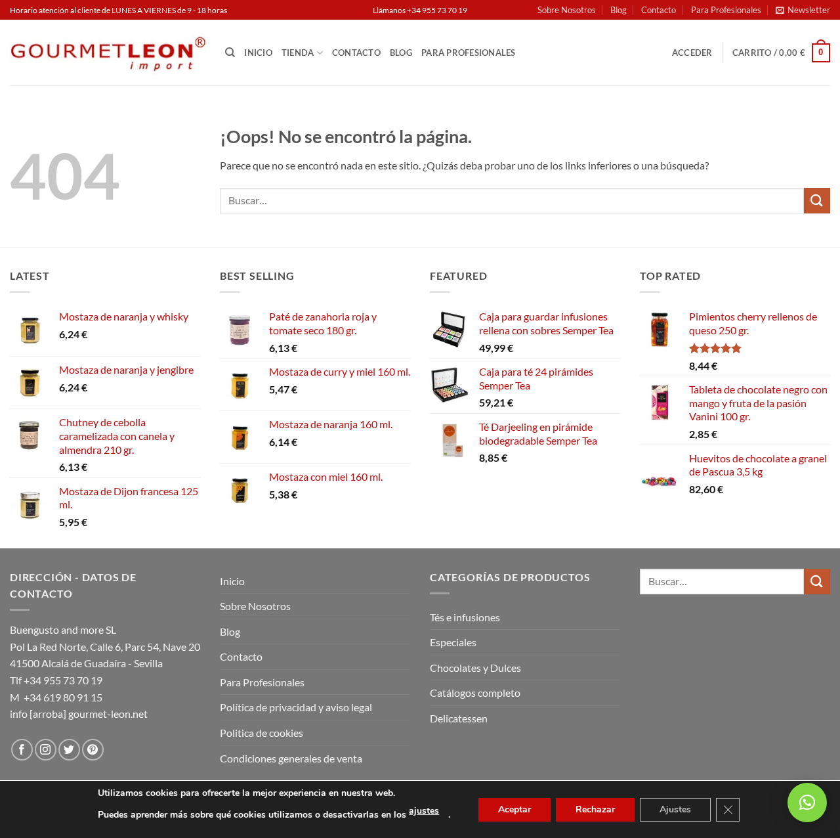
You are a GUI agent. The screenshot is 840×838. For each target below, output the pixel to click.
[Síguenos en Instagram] (45, 750)
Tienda (298, 52)
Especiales (453, 642)
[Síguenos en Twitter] (69, 750)
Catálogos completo (475, 692)
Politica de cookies (261, 732)
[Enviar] (817, 200)
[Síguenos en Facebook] (22, 750)
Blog (618, 10)
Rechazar (595, 809)
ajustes (424, 811)
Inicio (258, 52)
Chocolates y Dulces (475, 667)
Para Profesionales (726, 10)
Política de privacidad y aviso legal (296, 707)
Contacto (658, 10)
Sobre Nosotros (566, 10)
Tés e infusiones (465, 617)
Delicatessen (459, 718)
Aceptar (514, 809)
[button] (803, 10)
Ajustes (675, 809)
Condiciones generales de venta (291, 758)
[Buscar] (230, 52)
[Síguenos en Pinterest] (93, 750)
